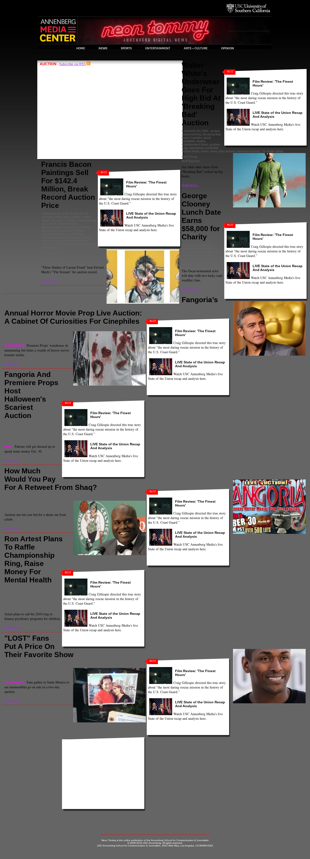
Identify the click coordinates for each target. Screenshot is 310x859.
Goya (61, 230)
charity (186, 252)
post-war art (84, 237)
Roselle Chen (14, 435)
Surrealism (68, 240)
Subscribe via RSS (72, 64)
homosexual (50, 234)
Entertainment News (195, 144)
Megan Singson (192, 260)
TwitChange (61, 499)
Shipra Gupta (13, 334)
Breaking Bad (212, 134)
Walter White (275, 151)
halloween (73, 329)
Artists (58, 217)
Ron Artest (20, 598)
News (103, 48)
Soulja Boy (44, 499)
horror (85, 329)
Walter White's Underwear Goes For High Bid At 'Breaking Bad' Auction (201, 94)
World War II (50, 247)
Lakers (40, 591)
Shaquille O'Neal (25, 499)
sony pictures (227, 151)
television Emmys (248, 151)
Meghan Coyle (51, 252)
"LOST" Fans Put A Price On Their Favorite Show (38, 646)
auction (86, 217)
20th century (71, 213)
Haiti (81, 495)
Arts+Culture (71, 217)
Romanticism (50, 240)
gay (54, 230)
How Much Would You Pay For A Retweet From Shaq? (50, 479)
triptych (75, 244)
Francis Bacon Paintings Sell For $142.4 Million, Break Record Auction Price (68, 184)
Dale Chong (189, 156)
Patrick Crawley (15, 504)
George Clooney (192, 255)
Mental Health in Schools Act (33, 595)
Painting (47, 237)
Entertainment (157, 48)
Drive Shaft (65, 663)
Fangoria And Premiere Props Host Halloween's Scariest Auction (31, 394)
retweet (137, 495)
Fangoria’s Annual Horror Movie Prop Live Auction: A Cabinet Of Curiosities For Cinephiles (111, 310)
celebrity (187, 248)
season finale (190, 151)
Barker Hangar (46, 663)
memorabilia (123, 663)
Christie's (71, 220)
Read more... (50, 280)
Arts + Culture (196, 48)
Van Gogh (88, 244)
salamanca (196, 148)
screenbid (211, 148)
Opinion (227, 48)
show (213, 151)
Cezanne (57, 220)
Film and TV (57, 329)
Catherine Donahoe (18, 671)
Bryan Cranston (192, 137)
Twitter (74, 499)
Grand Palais (75, 230)
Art (82, 213)
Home (80, 48)
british (46, 220)
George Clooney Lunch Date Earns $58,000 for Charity (201, 216)
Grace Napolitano (23, 591)
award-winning (191, 134)
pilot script (26, 666)
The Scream (61, 244)
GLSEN (210, 255)
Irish (62, 234)
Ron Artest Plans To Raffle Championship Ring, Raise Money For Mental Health (33, 559)
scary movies (121, 329)
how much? (93, 495)
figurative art (71, 227)
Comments (49, 213)
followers (70, 495)
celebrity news (203, 248)
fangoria (42, 329)
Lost (93, 663)
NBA (127, 495)
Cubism (52, 224)
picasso (59, 237)
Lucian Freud (75, 234)
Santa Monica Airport (48, 666)
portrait (70, 237)
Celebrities (46, 495)
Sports (126, 48)
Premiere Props (101, 329)
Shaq (8, 499)
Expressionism (51, 227)
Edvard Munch (68, 224)
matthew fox (105, 663)
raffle (8, 598)
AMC (205, 131)
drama (201, 141)
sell (30, 598)
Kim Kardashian (112, 495)
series (205, 151)
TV (263, 151)
